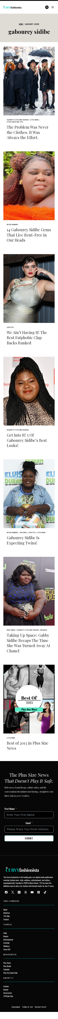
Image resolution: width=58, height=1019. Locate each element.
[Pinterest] (38, 892)
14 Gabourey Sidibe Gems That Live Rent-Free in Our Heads (29, 235)
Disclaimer (16, 1007)
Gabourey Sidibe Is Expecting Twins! (23, 540)
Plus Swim (7, 963)
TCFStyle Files (8, 996)
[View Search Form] (47, 7)
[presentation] (29, 81)
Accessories (7, 993)
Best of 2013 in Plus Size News (27, 745)
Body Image (11, 630)
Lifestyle (10, 327)
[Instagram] (19, 892)
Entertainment (12, 224)
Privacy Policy (40, 1007)
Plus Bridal (7, 966)
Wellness (43, 630)
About (5, 909)
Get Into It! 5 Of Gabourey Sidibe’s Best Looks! (27, 440)
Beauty (5, 936)
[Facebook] (6, 892)
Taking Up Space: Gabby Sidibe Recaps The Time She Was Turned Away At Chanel (28, 642)
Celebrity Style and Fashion (18, 120)
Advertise (6, 913)
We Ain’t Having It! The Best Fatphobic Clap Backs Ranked (27, 337)
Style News (34, 120)
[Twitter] (12, 892)
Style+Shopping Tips (15, 122)
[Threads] (25, 892)
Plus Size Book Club (10, 973)
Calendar (6, 969)
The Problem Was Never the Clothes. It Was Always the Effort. (27, 132)
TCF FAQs (6, 916)
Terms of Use (27, 1007)
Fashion (6, 986)
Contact (6, 919)
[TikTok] (45, 892)
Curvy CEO (6, 949)
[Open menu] (52, 7)
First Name (10, 809)
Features (23, 532)
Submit (29, 838)
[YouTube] (32, 892)
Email (28, 823)
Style (5, 933)
